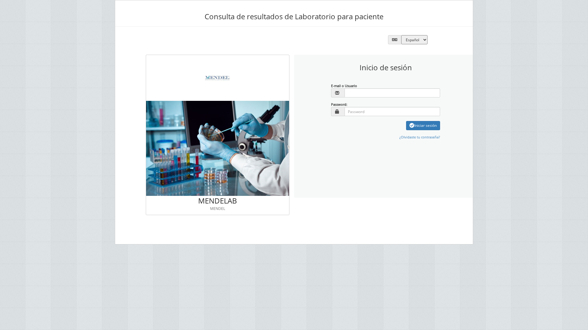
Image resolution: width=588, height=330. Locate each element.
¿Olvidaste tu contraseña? (419, 137)
